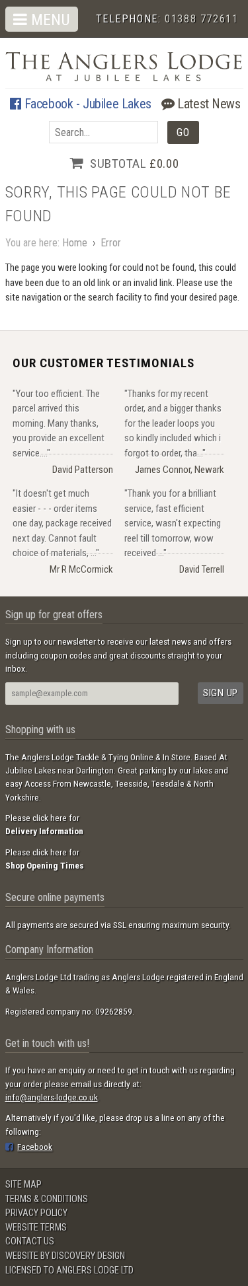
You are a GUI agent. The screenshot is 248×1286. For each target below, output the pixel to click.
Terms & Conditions (46, 1199)
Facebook (34, 1146)
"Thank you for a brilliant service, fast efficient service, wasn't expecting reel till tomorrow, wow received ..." (172, 523)
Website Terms (36, 1227)
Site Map (23, 1184)
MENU (48, 20)
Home (74, 242)
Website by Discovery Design (65, 1256)
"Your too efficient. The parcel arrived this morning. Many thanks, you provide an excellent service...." (58, 423)
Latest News (208, 104)
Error (111, 242)
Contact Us (29, 1241)
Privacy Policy (36, 1213)
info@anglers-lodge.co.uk (51, 1097)
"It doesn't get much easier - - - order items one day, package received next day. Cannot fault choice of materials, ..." (62, 523)
